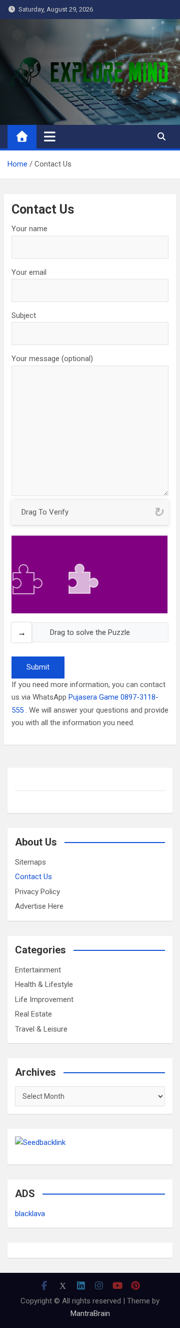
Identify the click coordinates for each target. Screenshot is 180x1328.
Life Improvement (44, 999)
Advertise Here (39, 906)
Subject (24, 315)
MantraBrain (90, 1313)
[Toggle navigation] (49, 136)
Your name (30, 228)
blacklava (30, 1213)
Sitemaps (30, 862)
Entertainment (38, 969)
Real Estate (33, 1014)
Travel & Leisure (41, 1029)
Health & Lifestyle (44, 984)
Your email (29, 272)
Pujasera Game (93, 697)
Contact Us (33, 876)
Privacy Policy (37, 891)
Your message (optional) (52, 358)
